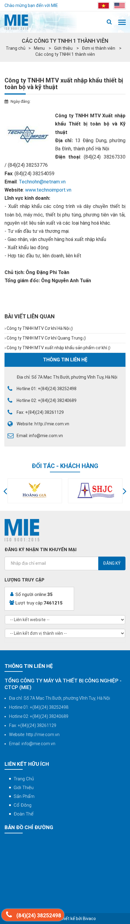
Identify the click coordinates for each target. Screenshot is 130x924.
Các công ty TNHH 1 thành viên (65, 54)
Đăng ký (112, 563)
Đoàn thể (24, 814)
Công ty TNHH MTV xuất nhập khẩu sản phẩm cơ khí (58, 347)
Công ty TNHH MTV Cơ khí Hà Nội (39, 328)
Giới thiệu (63, 48)
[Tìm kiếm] (109, 22)
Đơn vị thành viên (99, 48)
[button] (5, 491)
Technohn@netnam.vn (43, 182)
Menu (40, 48)
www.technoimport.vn (48, 190)
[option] (35, 490)
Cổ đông (22, 805)
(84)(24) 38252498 (38, 915)
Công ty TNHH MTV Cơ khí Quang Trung (46, 338)
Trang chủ (15, 48)
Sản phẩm (24, 796)
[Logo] (16, 22)
